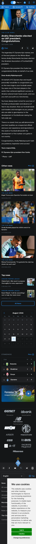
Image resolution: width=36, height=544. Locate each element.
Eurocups (5, 491)
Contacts (5, 520)
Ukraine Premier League (11, 279)
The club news (8, 32)
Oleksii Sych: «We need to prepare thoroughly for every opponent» (13, 282)
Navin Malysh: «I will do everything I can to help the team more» (13, 294)
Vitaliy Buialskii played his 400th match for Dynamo (16, 229)
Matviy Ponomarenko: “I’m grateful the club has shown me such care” (18, 263)
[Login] (29, 2)
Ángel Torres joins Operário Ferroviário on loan (17, 195)
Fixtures (4, 507)
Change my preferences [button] (21, 538)
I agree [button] (21, 530)
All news (5, 487)
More (30, 354)
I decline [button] (21, 534)
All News (18, 303)
